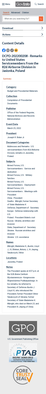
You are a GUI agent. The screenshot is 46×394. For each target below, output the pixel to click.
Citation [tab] (25, 12)
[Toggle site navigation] (6, 4)
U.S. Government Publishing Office (23, 339)
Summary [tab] (7, 79)
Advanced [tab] (15, 12)
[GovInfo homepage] (23, 4)
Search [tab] (6, 12)
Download (7, 28)
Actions (6, 34)
